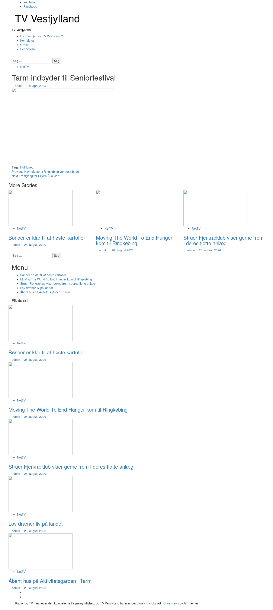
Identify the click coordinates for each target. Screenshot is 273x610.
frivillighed (26, 167)
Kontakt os (27, 40)
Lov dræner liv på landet (36, 288)
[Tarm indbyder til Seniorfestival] (63, 126)
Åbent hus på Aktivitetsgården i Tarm (45, 292)
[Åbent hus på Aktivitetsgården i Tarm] (41, 551)
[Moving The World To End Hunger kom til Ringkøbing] (128, 207)
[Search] (13, 55)
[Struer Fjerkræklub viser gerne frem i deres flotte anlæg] (215, 207)
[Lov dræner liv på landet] (41, 493)
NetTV (24, 67)
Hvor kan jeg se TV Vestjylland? (41, 36)
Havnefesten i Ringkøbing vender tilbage (45, 171)
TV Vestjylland (47, 17)
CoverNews (171, 603)
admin (19, 86)
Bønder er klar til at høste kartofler (47, 237)
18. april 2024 (36, 86)
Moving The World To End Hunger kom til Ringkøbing (134, 240)
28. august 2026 (35, 244)
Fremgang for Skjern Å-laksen (35, 176)
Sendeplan (27, 49)
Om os (24, 45)
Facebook (30, 6)
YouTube (29, 2)
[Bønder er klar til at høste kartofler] (41, 207)
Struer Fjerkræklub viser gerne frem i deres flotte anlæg (223, 240)
